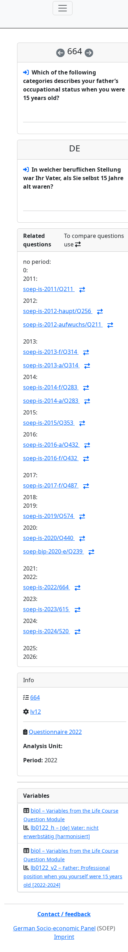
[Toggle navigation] (63, 8)
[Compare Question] (82, 289)
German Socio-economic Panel (54, 928)
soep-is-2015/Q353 (49, 423)
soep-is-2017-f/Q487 (51, 485)
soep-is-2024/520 (46, 631)
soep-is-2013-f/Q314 (51, 352)
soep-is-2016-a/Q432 (51, 445)
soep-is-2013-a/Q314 (51, 365)
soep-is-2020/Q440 (49, 538)
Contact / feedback (64, 914)
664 (35, 697)
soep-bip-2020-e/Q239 (53, 551)
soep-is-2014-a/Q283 (51, 401)
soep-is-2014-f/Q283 (51, 387)
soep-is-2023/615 (46, 609)
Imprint (64, 937)
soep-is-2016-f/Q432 (51, 458)
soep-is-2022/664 (46, 587)
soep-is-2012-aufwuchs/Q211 (63, 324)
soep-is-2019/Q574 (49, 516)
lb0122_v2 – (72, 876)
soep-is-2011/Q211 (49, 289)
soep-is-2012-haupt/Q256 (57, 311)
